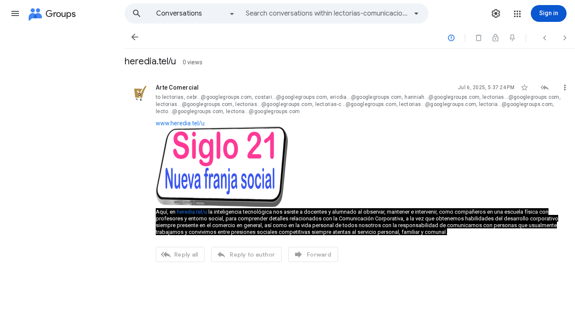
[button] (15, 13)
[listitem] (350, 172)
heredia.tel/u (192, 212)
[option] (195, 13)
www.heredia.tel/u (180, 123)
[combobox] (326, 13)
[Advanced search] (416, 13)
